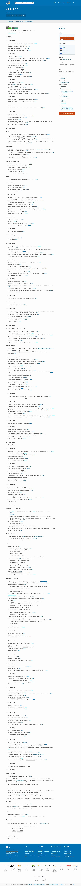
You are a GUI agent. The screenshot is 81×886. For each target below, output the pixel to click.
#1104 (23, 456)
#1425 (30, 164)
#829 (24, 536)
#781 (39, 752)
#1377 (29, 225)
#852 (34, 682)
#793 (25, 736)
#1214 (30, 390)
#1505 (23, 114)
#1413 (25, 185)
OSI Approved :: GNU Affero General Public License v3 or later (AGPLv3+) (67, 91)
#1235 (29, 316)
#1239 (27, 318)
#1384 (32, 204)
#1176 (49, 396)
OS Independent (64, 96)
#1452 (28, 166)
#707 (34, 538)
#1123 (38, 331)
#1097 (43, 475)
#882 (33, 643)
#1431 (30, 143)
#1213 (43, 338)
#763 (24, 742)
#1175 (26, 398)
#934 (28, 429)
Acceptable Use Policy (68, 856)
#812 (41, 581)
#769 (41, 746)
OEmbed (14, 84)
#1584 (29, 46)
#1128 (24, 413)
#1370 (15, 221)
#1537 (29, 91)
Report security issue (68, 851)
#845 (28, 676)
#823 (20, 546)
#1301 (29, 271)
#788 (29, 732)
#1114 (41, 433)
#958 (15, 353)
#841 (34, 699)
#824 (32, 660)
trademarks (30, 884)
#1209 (27, 382)
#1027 (25, 487)
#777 (46, 760)
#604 (41, 197)
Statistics (40, 853)
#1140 (53, 415)
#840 (25, 695)
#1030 (32, 489)
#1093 (24, 480)
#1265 (32, 283)
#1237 (38, 314)
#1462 (30, 167)
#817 (31, 548)
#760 (50, 619)
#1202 (31, 379)
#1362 (23, 231)
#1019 (39, 363)
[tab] (10, 21)
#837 (28, 697)
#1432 (27, 150)
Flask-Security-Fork (43, 583)
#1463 (36, 139)
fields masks (15, 806)
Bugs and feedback (54, 850)
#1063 (42, 497)
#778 (31, 751)
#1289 (18, 292)
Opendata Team (66, 59)
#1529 (16, 86)
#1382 (43, 201)
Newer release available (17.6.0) (65, 38)
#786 (22, 730)
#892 (19, 650)
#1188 (51, 372)
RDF (11, 513)
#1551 (21, 62)
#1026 (20, 492)
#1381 (33, 202)
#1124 (41, 404)
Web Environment (65, 82)
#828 (25, 584)
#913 (23, 635)
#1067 (30, 499)
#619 (27, 814)
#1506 (33, 116)
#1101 (52, 451)
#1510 (26, 124)
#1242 (25, 319)
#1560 (30, 72)
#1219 (36, 386)
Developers (63, 86)
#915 (37, 527)
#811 (42, 724)
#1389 (43, 208)
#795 (25, 692)
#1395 (26, 213)
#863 (20, 668)
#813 (48, 583)
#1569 (35, 43)
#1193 (51, 335)
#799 (25, 715)
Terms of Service (67, 850)
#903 (46, 581)
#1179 (33, 333)
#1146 (21, 365)
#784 (40, 756)
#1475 (27, 173)
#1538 (47, 93)
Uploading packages (29, 851)
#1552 (26, 63)
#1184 (23, 368)
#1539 (36, 89)
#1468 (28, 154)
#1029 (24, 494)
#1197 (29, 374)
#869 (14, 600)
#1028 (32, 490)
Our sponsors (40, 856)
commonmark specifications (43, 149)
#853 (43, 598)
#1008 (34, 574)
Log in (64, 2)
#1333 (16, 247)
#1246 (35, 298)
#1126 (52, 254)
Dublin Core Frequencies (23, 794)
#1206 (26, 381)
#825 (26, 709)
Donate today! (9, 858)
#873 (42, 616)
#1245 (25, 304)
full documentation (12, 33)
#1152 (48, 417)
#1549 (44, 60)
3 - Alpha (63, 78)
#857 (28, 666)
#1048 (26, 458)
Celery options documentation (44, 348)
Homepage (63, 28)
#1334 (41, 253)
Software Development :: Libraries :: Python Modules (67, 107)
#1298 (31, 270)
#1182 (35, 370)
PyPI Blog (40, 850)
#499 (21, 530)
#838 (15, 595)
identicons (31, 335)
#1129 (46, 409)
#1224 (37, 342)
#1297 (45, 273)
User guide (27, 853)
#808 (17, 719)
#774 (45, 435)
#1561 (21, 74)
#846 (23, 683)
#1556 (25, 71)
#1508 (19, 119)
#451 (31, 804)
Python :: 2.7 (63, 103)
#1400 (37, 179)
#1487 (24, 156)
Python (62, 100)
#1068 (30, 466)
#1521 (22, 82)
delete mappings (20, 780)
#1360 (22, 219)
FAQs (26, 856)
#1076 (28, 468)
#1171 (27, 350)
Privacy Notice (66, 855)
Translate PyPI (53, 853)
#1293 (45, 268)
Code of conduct (67, 853)
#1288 (34, 288)
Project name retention (29, 855)
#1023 (43, 361)
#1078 (22, 470)
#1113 (34, 431)
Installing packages (28, 850)
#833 (24, 519)
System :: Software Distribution (67, 109)
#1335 (44, 253)
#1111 (24, 438)
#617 (24, 816)
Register (69, 2)
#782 (43, 754)
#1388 (36, 206)
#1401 (27, 189)
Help (55, 2)
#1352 (21, 238)
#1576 (26, 45)
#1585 (28, 48)
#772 (9, 749)
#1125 (39, 406)
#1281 (9, 286)
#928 (22, 521)
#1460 (36, 136)
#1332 (39, 246)
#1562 (30, 76)
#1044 (26, 275)
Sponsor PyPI (53, 855)
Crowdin (14, 350)
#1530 (25, 88)
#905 (23, 627)
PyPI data (61, 33)
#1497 (36, 157)
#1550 (48, 58)
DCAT (13, 511)
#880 (20, 558)
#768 (45, 744)
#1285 (51, 290)
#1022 (36, 359)
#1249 (25, 281)
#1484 (22, 171)
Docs (59, 2)
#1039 (22, 496)
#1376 (32, 223)
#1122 (53, 408)
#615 (30, 567)
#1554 (26, 65)
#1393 (25, 211)
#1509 (27, 122)
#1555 (22, 69)
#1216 (27, 384)
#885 (24, 648)
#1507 (26, 117)
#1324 (24, 251)
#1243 (19, 321)
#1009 (28, 573)
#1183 (29, 366)
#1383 (33, 136)
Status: (12, 855)
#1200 (30, 375)
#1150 (52, 348)
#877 (18, 657)
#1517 (35, 101)
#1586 (29, 50)
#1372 (24, 187)
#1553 (23, 67)
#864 (46, 670)
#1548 (21, 56)
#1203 (25, 377)
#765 (26, 742)
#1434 (53, 152)
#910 (30, 637)
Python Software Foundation (11, 851)
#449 (31, 776)
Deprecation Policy (44, 823)
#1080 (27, 479)
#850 (31, 680)
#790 (29, 734)
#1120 (30, 423)
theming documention (38, 536)
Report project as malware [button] (67, 113)
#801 (27, 717)
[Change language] (73, 2)
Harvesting (12, 514)
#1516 (36, 99)
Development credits (55, 856)
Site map (61, 884)
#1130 (30, 411)
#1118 (29, 436)
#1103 (33, 455)
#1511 (43, 107)
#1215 (22, 388)
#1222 (21, 340)
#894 (21, 571)
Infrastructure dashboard (43, 851)
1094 (22, 473)
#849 (33, 678)
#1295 (20, 264)
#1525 (32, 84)
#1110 (36, 336)
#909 (24, 633)
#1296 (40, 263)
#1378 (34, 199)
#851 (33, 596)
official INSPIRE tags (37, 754)
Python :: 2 (63, 101)
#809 (30, 720)
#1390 (44, 209)
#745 (32, 690)
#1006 (36, 538)
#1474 (23, 169)
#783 (22, 758)
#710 (35, 612)
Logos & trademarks (42, 855)
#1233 (37, 312)
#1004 (29, 540)
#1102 (25, 453)
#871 (44, 581)
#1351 (16, 239)
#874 (20, 658)
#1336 (38, 256)
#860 (30, 666)
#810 (22, 722)
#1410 (20, 191)
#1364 (48, 134)
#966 (34, 511)
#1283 (30, 266)
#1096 (25, 472)
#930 (32, 569)
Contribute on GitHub (55, 851)
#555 (33, 612)
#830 (21, 705)
